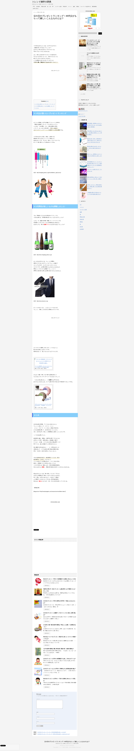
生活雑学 (38, 6)
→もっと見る (82, 94)
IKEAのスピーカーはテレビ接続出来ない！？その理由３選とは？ (94, 64)
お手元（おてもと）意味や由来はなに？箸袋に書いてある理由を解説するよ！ (94, 186)
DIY (53, 6)
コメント (38, 699)
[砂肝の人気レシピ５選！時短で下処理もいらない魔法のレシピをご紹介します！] (82, 89)
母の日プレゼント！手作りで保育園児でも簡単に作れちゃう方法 (59, 579)
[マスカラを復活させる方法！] (82, 58)
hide (47, 101)
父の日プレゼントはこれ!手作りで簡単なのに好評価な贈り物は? (59, 668)
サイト (37, 721)
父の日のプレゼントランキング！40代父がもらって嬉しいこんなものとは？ (67, 741)
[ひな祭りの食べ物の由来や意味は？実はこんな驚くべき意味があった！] (38, 631)
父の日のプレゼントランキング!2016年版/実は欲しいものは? (51, 732)
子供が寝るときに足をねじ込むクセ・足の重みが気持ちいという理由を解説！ (94, 132)
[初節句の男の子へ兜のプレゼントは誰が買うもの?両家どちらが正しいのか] (38, 595)
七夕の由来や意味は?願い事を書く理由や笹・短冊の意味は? (58, 648)
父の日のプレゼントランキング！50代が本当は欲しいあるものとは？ (53, 734)
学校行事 (65, 6)
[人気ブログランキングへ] (81, 109)
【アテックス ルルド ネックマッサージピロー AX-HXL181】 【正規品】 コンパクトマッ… (43, 405)
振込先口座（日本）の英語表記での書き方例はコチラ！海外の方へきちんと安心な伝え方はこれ (94, 140)
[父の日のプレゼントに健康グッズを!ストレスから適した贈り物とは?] (38, 619)
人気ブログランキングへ (83, 110)
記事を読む (47, 585)
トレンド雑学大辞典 (41, 2)
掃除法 (77, 6)
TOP (34, 6)
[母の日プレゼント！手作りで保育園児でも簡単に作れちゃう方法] (38, 585)
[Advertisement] (55, 30)
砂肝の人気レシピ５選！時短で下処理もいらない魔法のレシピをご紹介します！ (93, 85)
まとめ (36, 108)
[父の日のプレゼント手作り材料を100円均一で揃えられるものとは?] (38, 607)
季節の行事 (43, 6)
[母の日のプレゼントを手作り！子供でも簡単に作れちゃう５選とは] (38, 684)
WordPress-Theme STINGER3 (67, 745)
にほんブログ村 (81, 116)
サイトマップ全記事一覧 (86, 6)
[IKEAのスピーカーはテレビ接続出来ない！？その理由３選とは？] (82, 68)
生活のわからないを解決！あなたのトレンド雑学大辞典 (67, 743)
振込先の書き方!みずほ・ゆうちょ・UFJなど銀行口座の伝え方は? (94, 148)
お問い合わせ (35, 8)
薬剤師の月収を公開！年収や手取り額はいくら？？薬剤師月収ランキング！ (93, 76)
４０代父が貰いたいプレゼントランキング (44, 104)
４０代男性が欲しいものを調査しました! (44, 106)
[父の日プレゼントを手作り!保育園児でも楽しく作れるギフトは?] (38, 664)
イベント (70, 6)
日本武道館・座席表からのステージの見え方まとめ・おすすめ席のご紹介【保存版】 (94, 125)
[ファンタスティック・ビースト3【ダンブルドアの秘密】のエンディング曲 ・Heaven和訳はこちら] (82, 45)
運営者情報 (94, 6)
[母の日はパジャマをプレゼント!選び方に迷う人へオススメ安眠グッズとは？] (38, 642)
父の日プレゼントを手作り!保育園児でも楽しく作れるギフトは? (59, 658)
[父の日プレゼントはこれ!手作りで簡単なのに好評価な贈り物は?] (38, 674)
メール (38, 716)
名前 (37, 712)
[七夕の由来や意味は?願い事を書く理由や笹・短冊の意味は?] (38, 654)
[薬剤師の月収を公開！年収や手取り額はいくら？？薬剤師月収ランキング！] (82, 80)
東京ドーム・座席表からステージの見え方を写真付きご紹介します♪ (94, 156)
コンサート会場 (58, 6)
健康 (74, 6)
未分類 (81, 226)
